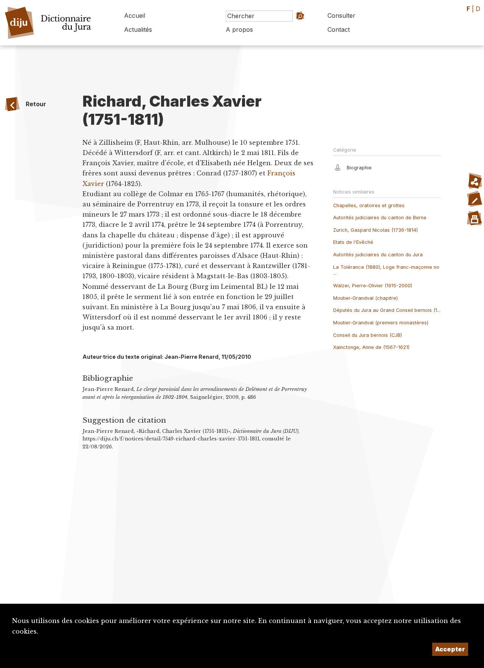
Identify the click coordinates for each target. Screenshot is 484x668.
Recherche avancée (287, 27)
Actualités (138, 29)
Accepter (450, 649)
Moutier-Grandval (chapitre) (365, 298)
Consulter (341, 15)
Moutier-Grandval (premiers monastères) (380, 322)
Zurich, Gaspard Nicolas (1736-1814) (375, 230)
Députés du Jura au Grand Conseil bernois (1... (387, 310)
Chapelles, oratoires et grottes (369, 205)
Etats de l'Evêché (353, 242)
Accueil (134, 15)
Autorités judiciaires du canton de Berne (380, 217)
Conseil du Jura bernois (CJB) (367, 335)
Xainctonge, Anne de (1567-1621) (371, 347)
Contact (338, 29)
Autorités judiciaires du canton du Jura (378, 254)
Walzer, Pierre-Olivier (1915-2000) (372, 285)
